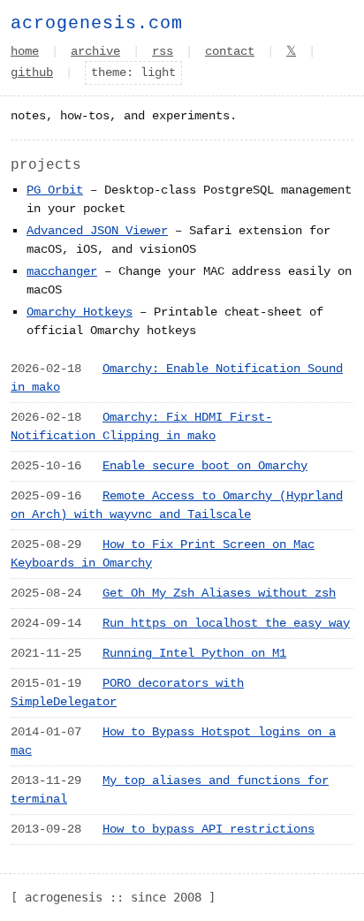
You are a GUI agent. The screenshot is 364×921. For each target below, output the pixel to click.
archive (95, 51)
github (32, 72)
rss (162, 51)
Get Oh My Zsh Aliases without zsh (219, 593)
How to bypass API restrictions (208, 829)
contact (229, 51)
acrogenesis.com (97, 23)
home (25, 51)
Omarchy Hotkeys (80, 312)
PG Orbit (55, 190)
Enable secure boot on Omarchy (204, 466)
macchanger (62, 271)
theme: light (133, 72)
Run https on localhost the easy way (226, 623)
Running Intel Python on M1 (194, 653)
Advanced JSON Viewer (97, 231)
